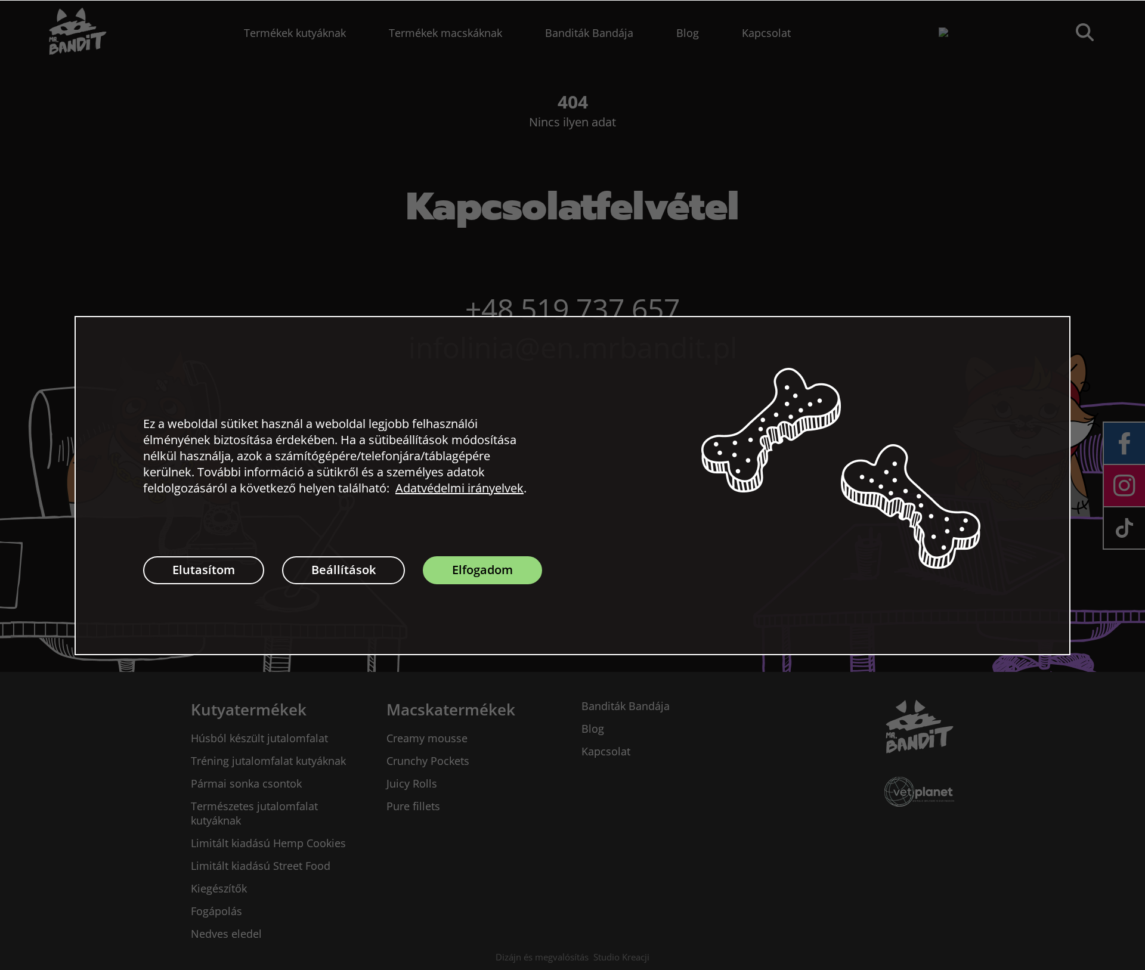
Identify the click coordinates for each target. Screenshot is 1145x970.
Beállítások (343, 570)
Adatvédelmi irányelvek (459, 488)
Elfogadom (482, 570)
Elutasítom (203, 570)
